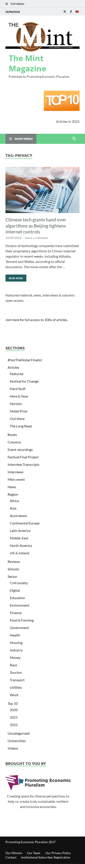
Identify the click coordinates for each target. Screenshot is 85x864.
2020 (14, 710)
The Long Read (21, 426)
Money (15, 657)
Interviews (16, 472)
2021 (14, 717)
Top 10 (13, 703)
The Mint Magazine (27, 63)
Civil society (19, 583)
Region (13, 494)
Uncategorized (19, 733)
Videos (13, 748)
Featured (16, 374)
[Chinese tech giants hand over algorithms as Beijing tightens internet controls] (42, 190)
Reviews (14, 561)
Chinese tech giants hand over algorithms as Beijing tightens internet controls (35, 225)
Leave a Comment (36, 238)
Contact (10, 857)
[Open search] (74, 139)
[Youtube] (77, 11)
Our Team (33, 853)
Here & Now (19, 396)
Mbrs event (16, 479)
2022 (14, 725)
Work (14, 695)
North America (21, 545)
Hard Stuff (17, 389)
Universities (17, 741)
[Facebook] (70, 11)
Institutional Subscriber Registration (45, 857)
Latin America (20, 530)
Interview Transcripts (23, 464)
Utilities (16, 687)
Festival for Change (24, 381)
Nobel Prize (18, 411)
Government (19, 627)
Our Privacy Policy (58, 853)
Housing (16, 642)
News (12, 487)
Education (17, 598)
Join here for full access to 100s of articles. (36, 320)
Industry (16, 650)
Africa (14, 501)
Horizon (16, 403)
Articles (13, 367)
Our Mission (13, 853)
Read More (14, 277)
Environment (19, 605)
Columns (14, 442)
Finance (16, 613)
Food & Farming (22, 620)
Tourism (16, 672)
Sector (12, 576)
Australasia (18, 515)
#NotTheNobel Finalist (25, 360)
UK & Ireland (19, 553)
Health (15, 635)
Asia (13, 508)
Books (12, 434)
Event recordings (20, 449)
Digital (15, 590)
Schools (13, 569)
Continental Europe (24, 523)
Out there (17, 418)
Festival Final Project (23, 457)
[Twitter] (64, 11)
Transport (17, 680)
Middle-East (19, 538)
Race (13, 665)
